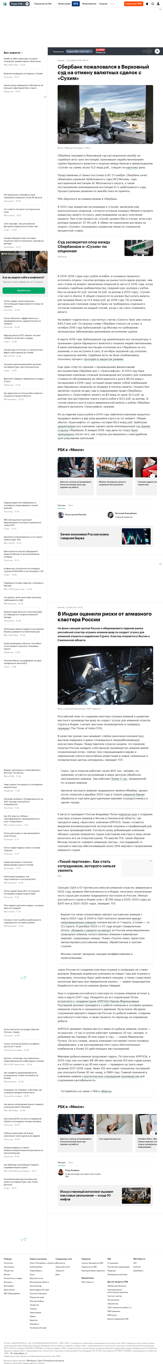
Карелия (33, 1320)
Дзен (58, 1274)
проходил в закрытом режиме (103, 359)
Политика (8, 76)
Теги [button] (70, 505)
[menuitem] (42, 4)
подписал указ (127, 814)
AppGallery (138, 1270)
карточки (132, 167)
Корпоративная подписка (93, 1270)
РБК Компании (10, 399)
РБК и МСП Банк (11, 64)
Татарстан (34, 1304)
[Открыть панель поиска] (153, 4)
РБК (59, 875)
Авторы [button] (62, 505)
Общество (8, 91)
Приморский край (38, 1327)
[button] (147, 4)
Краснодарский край (39, 1289)
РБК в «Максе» (71, 450)
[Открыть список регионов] (147, 4)
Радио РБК (16, 4)
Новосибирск (36, 1270)
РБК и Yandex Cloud (13, 824)
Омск (32, 1274)
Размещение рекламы (117, 1274)
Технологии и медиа (13, 1049)
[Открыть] (23, 4)
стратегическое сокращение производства (110, 1076)
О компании (112, 1262)
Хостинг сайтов (114, 1295)
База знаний (9, 1289)
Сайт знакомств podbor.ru (119, 1307)
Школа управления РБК (117, 1318)
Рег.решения (113, 1299)
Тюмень (33, 1308)
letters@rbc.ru (20, 1352)
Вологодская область (39, 1282)
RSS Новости (88, 1282)
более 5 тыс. (119, 778)
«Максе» (106, 1091)
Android (137, 1266)
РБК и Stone (9, 215)
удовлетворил (67, 426)
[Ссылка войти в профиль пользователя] (158, 3)
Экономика (9, 200)
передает (64, 728)
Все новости (12, 52)
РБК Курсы (112, 1315)
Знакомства (112, 1303)
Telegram (60, 1270)
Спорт (7, 229)
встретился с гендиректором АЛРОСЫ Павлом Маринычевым (98, 1001)
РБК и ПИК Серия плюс (14, 588)
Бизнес (61, 60)
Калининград (36, 1285)
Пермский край (37, 1297)
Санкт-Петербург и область (42, 1262)
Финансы (62, 256)
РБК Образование (12, 1293)
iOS (135, 1262)
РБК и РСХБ (9, 355)
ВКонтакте (60, 1262)
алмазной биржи (134, 794)
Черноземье (35, 1312)
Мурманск (34, 1323)
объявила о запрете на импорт (91, 930)
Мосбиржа (31, 1360)
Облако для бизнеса (116, 1285)
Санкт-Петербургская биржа (50, 1360)
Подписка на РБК (89, 1266)
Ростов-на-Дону (37, 1301)
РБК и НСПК (9, 542)
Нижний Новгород (38, 1293)
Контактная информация (118, 1266)
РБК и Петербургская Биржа (17, 1170)
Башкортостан (36, 1278)
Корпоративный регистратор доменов (117, 1290)
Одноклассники (63, 1266)
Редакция (111, 1270)
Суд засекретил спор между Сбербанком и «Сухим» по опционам (84, 246)
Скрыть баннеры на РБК (92, 1262)
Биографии (9, 1285)
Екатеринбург (36, 1266)
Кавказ (33, 1316)
